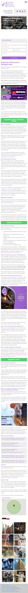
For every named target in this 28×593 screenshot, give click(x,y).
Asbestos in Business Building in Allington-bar (11, 588)
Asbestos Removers (6, 585)
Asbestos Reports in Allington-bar (8, 590)
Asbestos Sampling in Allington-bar (9, 586)
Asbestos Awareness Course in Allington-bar (11, 591)
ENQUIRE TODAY (14, 359)
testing (24, 111)
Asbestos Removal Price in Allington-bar (10, 587)
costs (2, 484)
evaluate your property (6, 189)
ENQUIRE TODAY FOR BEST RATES (14, 120)
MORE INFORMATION (14, 222)
